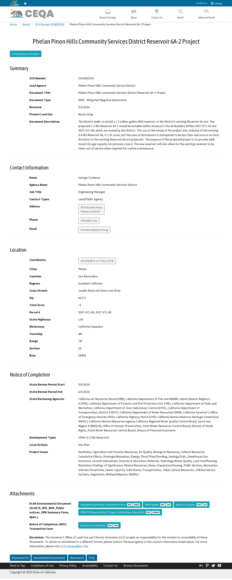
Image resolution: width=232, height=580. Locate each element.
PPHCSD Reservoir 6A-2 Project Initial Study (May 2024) (120, 512)
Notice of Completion (99, 525)
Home (13, 24)
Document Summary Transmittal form (110, 504)
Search (180, 17)
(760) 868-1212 (89, 220)
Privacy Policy (67, 565)
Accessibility (90, 565)
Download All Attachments (49, 557)
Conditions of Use (42, 565)
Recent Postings (108, 17)
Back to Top (17, 565)
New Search (77, 557)
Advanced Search (206, 17)
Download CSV (20, 557)
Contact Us (201, 3)
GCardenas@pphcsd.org (94, 229)
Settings (218, 3)
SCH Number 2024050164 (49, 24)
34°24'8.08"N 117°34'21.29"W (97, 261)
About (134, 17)
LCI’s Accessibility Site (74, 546)
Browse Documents (135, 565)
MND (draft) (157, 504)
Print (92, 557)
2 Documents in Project (25, 54)
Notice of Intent (191, 504)
